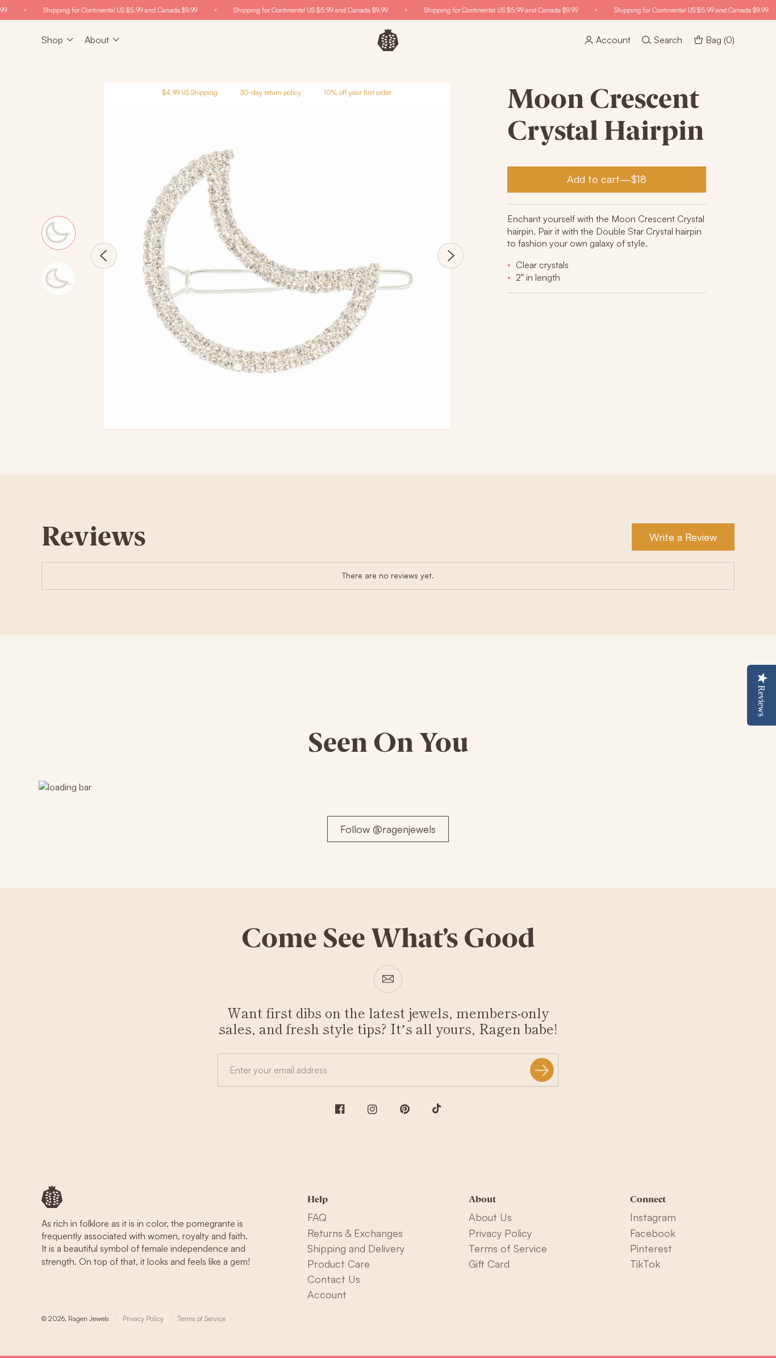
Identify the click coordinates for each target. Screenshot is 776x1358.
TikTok (645, 1263)
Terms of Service (508, 1248)
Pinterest (651, 1248)
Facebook (652, 1233)
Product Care (338, 1263)
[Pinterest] (405, 1109)
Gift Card (489, 1263)
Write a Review (683, 537)
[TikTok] (436, 1108)
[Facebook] (340, 1109)
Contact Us (333, 1279)
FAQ (317, 1217)
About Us (490, 1217)
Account (327, 1294)
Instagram (653, 1217)
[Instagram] (372, 1109)
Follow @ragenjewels (388, 829)
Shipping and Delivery (355, 1248)
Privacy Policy (500, 1233)
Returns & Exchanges (355, 1233)
